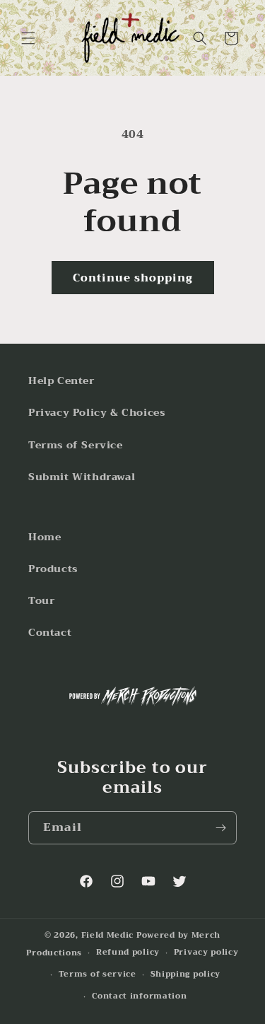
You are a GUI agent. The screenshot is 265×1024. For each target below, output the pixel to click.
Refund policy (128, 952)
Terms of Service (75, 444)
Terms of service (97, 974)
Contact (49, 632)
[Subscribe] (220, 827)
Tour (41, 600)
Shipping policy (186, 974)
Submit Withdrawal (81, 476)
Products (53, 568)
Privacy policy (206, 952)
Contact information (139, 996)
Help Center (61, 380)
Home (44, 536)
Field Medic (107, 935)
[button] (28, 38)
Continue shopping (133, 278)
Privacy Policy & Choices (96, 412)
